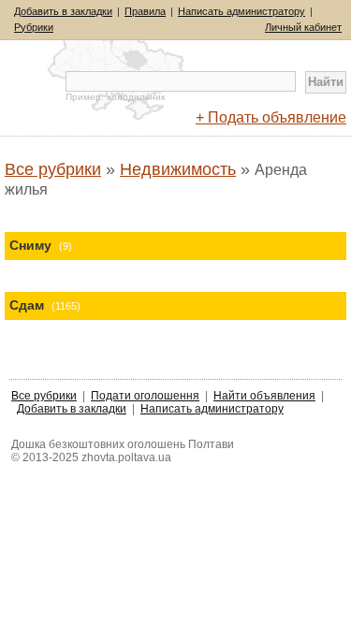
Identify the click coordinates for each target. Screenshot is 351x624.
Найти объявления (264, 395)
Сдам (44, 304)
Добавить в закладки (63, 11)
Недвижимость (178, 169)
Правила (145, 11)
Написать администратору (241, 11)
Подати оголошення (145, 395)
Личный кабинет (303, 27)
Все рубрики (53, 169)
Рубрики (33, 27)
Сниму (40, 245)
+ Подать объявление (271, 117)
